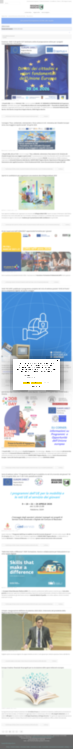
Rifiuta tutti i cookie (36, 382)
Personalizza (46, 382)
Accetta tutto (26, 382)
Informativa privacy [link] (36, 386)
